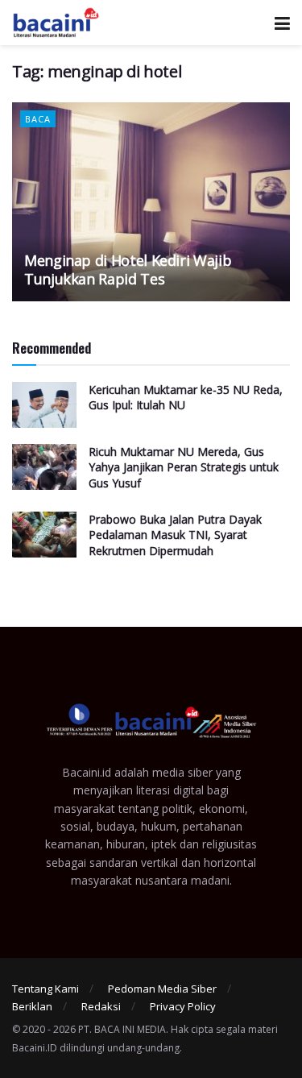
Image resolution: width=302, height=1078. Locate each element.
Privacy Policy (183, 1006)
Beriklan (32, 1006)
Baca (38, 119)
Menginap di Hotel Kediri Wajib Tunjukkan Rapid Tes (127, 269)
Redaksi (101, 1006)
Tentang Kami (45, 988)
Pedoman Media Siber (162, 988)
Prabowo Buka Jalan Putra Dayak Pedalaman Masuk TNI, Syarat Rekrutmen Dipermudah (175, 535)
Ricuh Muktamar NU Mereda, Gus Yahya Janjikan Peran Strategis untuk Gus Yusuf (184, 467)
